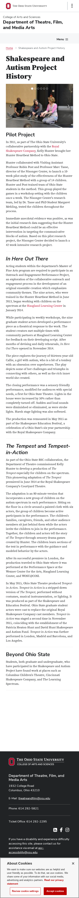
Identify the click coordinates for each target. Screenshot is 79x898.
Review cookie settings (25, 891)
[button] (11, 106)
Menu (60, 39)
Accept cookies (55, 891)
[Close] (73, 863)
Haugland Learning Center (44, 306)
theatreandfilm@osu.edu (34, 798)
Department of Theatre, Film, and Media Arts (36, 777)
